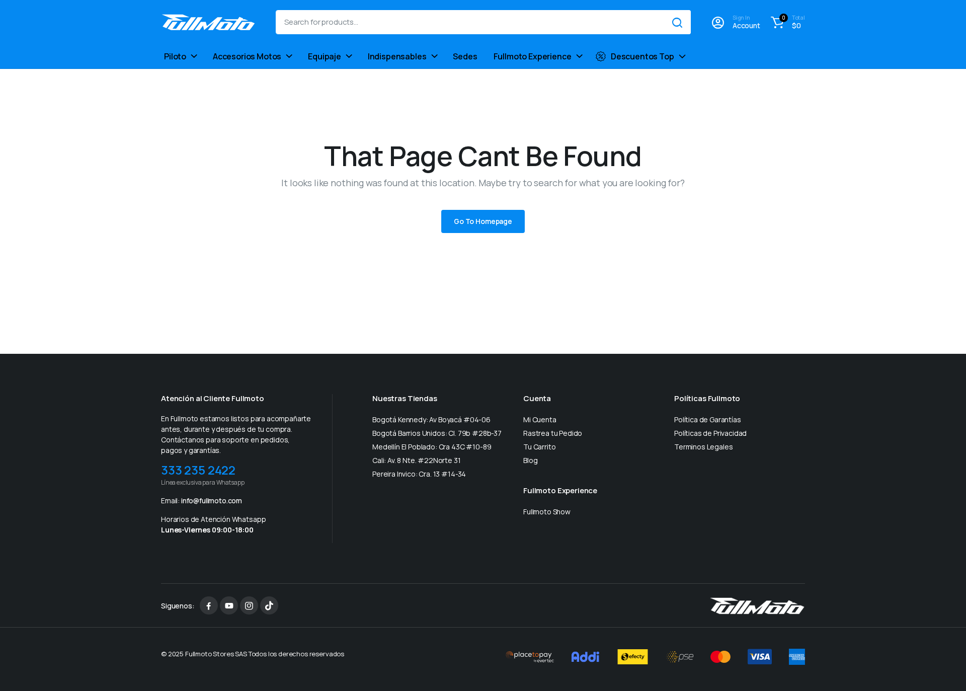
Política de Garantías (707, 419)
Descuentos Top (642, 56)
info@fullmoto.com (211, 500)
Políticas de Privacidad (710, 433)
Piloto (175, 56)
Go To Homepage (483, 221)
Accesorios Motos (247, 56)
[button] (786, 22)
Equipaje (324, 56)
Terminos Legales (703, 446)
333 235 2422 (198, 470)
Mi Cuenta (539, 419)
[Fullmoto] (208, 22)
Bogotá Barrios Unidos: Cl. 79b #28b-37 (437, 433)
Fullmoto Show (547, 511)
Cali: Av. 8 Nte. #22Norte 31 (416, 460)
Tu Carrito (539, 446)
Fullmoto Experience (533, 56)
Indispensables (397, 56)
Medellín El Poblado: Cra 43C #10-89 (431, 446)
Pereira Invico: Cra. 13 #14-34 (419, 474)
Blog (530, 460)
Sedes (465, 56)
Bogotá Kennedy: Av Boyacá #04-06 (431, 419)
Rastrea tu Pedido (552, 433)
